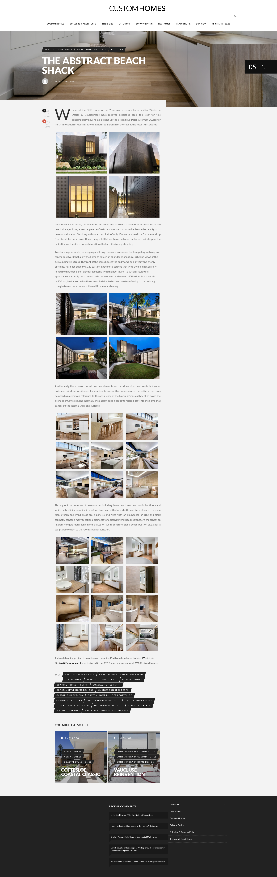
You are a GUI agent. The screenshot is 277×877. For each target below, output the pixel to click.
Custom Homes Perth (138, 700)
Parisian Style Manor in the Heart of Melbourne (138, 826)
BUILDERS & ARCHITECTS (83, 24)
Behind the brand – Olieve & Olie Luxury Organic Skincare (140, 861)
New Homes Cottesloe (108, 705)
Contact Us (175, 811)
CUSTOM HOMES (55, 24)
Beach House (73, 679)
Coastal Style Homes (77, 762)
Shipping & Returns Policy (183, 832)
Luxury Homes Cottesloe (72, 705)
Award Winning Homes (91, 49)
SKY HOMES (164, 24)
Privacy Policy (177, 825)
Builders (117, 49)
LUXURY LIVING (144, 24)
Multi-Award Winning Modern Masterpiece (134, 815)
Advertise (174, 804)
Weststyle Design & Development (106, 710)
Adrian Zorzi (72, 751)
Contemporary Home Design (135, 762)
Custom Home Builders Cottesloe (110, 695)
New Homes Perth (139, 705)
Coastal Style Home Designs (74, 690)
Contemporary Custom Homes (136, 757)
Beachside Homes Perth (102, 679)
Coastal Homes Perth (107, 685)
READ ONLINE (183, 24)
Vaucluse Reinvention (129, 772)
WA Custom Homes (68, 710)
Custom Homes (177, 818)
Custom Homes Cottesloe (103, 700)
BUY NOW (201, 24)
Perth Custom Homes (58, 49)
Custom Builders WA (69, 695)
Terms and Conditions (181, 839)
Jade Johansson (65, 81)
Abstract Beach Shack (79, 674)
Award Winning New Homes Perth (121, 674)
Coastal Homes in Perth (72, 685)
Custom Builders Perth (113, 690)
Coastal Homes (132, 679)
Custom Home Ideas (69, 700)
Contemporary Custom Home (136, 751)
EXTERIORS (124, 24)
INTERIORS (107, 24)
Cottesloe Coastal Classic (80, 772)
